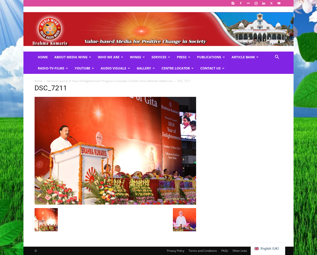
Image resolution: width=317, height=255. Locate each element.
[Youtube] (278, 3)
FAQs (224, 251)
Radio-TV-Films (51, 68)
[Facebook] (240, 3)
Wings (135, 57)
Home (43, 57)
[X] (271, 3)
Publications (209, 57)
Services (159, 57)
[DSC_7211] (115, 203)
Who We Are (109, 57)
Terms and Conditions (203, 251)
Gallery (144, 68)
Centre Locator (176, 68)
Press (182, 57)
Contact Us (210, 68)
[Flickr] (248, 3)
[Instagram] (255, 3)
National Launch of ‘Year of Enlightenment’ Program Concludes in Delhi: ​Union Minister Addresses (110, 81)
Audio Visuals (113, 68)
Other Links (240, 251)
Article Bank (243, 57)
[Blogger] (233, 3)
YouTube (82, 68)
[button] (276, 57)
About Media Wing (70, 57)
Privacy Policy (175, 251)
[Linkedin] (263, 3)
